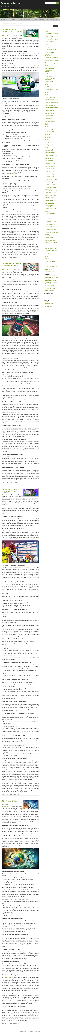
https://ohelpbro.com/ (49, 218)
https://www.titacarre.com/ (50, 221)
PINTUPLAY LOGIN (49, 136)
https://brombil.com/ (49, 81)
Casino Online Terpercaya (26, 19)
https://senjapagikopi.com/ (50, 208)
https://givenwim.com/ (49, 113)
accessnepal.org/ (48, 38)
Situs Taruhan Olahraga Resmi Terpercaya (10, 802)
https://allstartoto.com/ (49, 115)
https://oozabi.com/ (49, 150)
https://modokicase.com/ (50, 166)
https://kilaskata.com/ (49, 176)
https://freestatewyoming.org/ (51, 251)
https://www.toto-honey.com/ (51, 260)
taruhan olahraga (9, 977)
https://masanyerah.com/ (50, 182)
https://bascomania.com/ (50, 78)
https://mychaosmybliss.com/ (51, 261)
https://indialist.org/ (49, 173)
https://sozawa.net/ (49, 75)
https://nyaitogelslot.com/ (50, 219)
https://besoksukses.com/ (50, 200)
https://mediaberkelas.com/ (50, 231)
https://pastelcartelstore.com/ (51, 129)
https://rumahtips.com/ (49, 205)
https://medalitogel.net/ (49, 168)
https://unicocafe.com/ (49, 131)
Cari (44, 23)
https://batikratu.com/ (49, 157)
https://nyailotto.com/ (49, 197)
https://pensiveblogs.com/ (50, 149)
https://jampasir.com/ (49, 174)
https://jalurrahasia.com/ (50, 240)
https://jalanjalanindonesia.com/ (51, 206)
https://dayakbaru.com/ (50, 271)
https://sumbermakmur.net (50, 54)
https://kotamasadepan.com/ (51, 155)
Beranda (3, 19)
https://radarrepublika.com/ (50, 213)
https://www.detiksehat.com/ (51, 88)
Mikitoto (46, 31)
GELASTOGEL (17, 710)
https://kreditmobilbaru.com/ (51, 190)
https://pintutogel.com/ (49, 110)
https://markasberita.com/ (50, 128)
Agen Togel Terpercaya (52, 19)
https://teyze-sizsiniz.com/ (50, 202)
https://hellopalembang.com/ (51, 179)
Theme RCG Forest (36, 1031)
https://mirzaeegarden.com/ (50, 170)
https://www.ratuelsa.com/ (50, 229)
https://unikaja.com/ (49, 158)
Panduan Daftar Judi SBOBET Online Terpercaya (12, 30)
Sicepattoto (47, 263)
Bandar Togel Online (49, 269)
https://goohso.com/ (49, 36)
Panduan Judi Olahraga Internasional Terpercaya (10, 490)
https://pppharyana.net (49, 52)
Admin (8, 257)
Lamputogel (14, 173)
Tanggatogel (47, 211)
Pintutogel (47, 234)
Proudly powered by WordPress (26, 1031)
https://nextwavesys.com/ (50, 153)
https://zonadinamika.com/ (50, 46)
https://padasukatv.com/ (50, 121)
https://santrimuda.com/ (50, 181)
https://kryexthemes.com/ (50, 41)
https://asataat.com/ (49, 116)
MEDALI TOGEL (48, 73)
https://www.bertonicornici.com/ (51, 232)
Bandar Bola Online (12, 19)
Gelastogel (47, 30)
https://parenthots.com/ (50, 224)
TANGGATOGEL (48, 70)
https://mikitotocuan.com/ (50, 223)
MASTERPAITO (48, 76)
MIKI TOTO (47, 145)
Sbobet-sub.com (11, 3)
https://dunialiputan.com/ (50, 97)
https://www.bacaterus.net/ (50, 187)
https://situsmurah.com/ (50, 152)
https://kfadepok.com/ (49, 210)
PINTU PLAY (47, 134)
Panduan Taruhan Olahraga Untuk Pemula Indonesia (11, 264)
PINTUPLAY (47, 55)
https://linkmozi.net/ (49, 189)
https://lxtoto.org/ (48, 47)
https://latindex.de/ (49, 247)
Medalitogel (47, 165)
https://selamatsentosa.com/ (51, 194)
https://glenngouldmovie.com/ (51, 242)
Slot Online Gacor (39, 19)
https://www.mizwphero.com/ (51, 250)
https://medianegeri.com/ (50, 235)
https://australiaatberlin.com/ (51, 266)
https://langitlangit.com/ (50, 161)
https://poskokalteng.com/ (50, 192)
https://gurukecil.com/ (49, 67)
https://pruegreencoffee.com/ (51, 248)
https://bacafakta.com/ (49, 118)
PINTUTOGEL (48, 71)
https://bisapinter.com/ (49, 268)
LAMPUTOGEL (48, 80)
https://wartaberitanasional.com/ (51, 57)
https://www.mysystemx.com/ (51, 198)
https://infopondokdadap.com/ (51, 178)
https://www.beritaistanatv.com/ (51, 120)
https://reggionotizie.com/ (50, 163)
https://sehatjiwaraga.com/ (50, 59)
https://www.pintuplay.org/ (50, 133)
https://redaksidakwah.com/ (50, 195)
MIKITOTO (47, 141)
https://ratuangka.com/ (49, 68)
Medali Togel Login (49, 160)
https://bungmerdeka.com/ (50, 105)
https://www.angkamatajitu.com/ (51, 239)
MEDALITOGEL (48, 86)
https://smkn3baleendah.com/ (51, 63)
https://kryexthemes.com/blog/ (51, 39)
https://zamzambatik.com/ (50, 237)
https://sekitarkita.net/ (49, 203)
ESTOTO (36, 409)
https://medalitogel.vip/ (49, 171)
